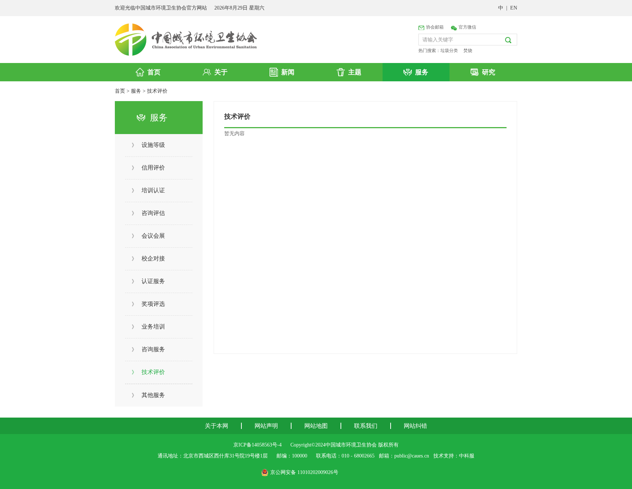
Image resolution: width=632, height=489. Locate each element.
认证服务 (148, 281)
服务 (136, 91)
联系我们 (365, 426)
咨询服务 (148, 349)
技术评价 (157, 91)
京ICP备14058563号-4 (257, 445)
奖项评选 (148, 304)
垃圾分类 (449, 50)
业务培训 (148, 326)
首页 (120, 91)
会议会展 (148, 236)
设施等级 (148, 145)
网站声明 (266, 426)
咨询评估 (148, 213)
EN (513, 8)
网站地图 (316, 426)
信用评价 (148, 167)
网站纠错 (415, 426)
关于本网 (216, 426)
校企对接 (148, 258)
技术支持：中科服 (453, 456)
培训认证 (148, 190)
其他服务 (148, 395)
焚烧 (467, 50)
